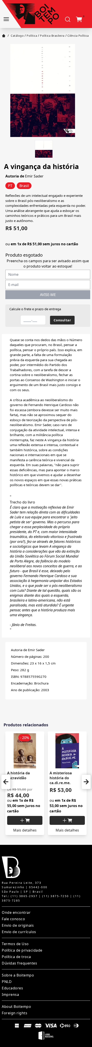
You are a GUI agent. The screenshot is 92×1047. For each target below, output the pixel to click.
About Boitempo (16, 1006)
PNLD (7, 981)
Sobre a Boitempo (18, 975)
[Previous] (5, 782)
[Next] (86, 782)
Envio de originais (18, 925)
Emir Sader (34, 176)
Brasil (24, 185)
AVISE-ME (48, 294)
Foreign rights (14, 1013)
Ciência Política (78, 36)
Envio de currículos (19, 931)
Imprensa (10, 994)
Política (32, 36)
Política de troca (16, 956)
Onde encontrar (16, 912)
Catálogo (17, 36)
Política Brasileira (52, 36)
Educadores (12, 988)
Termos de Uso (15, 943)
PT (10, 185)
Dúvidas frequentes (19, 963)
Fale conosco (13, 918)
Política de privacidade (22, 950)
